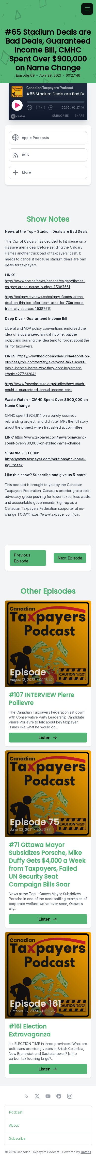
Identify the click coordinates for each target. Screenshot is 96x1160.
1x (40, 107)
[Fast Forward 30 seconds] (51, 107)
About (14, 1125)
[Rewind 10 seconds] (29, 107)
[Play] (17, 105)
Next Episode (70, 558)
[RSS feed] (26, 1096)
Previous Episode (22, 558)
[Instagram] (69, 1096)
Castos (86, 1152)
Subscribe (60, 116)
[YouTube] (48, 1096)
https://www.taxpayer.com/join (55, 514)
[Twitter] (37, 1096)
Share (79, 116)
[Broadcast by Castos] (18, 116)
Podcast (15, 1112)
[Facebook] (58, 1096)
